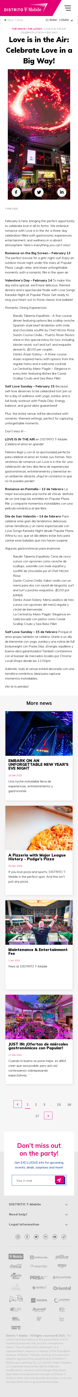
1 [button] (28, 1104)
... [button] (51, 1104)
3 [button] (44, 1104)
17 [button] (37, 1116)
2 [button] (36, 1104)
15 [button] (59, 1104)
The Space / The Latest (27, 28)
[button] (17, 1104)
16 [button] (69, 1104)
